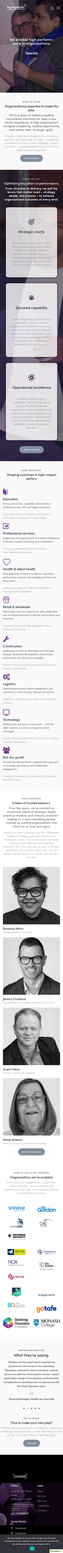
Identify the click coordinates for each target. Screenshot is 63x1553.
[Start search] (52, 8)
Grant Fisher (11, 1069)
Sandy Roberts (12, 1139)
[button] (24, 1408)
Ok (32, 1548)
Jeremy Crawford (14, 999)
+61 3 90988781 (20, 1513)
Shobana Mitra (13, 928)
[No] (59, 1543)
